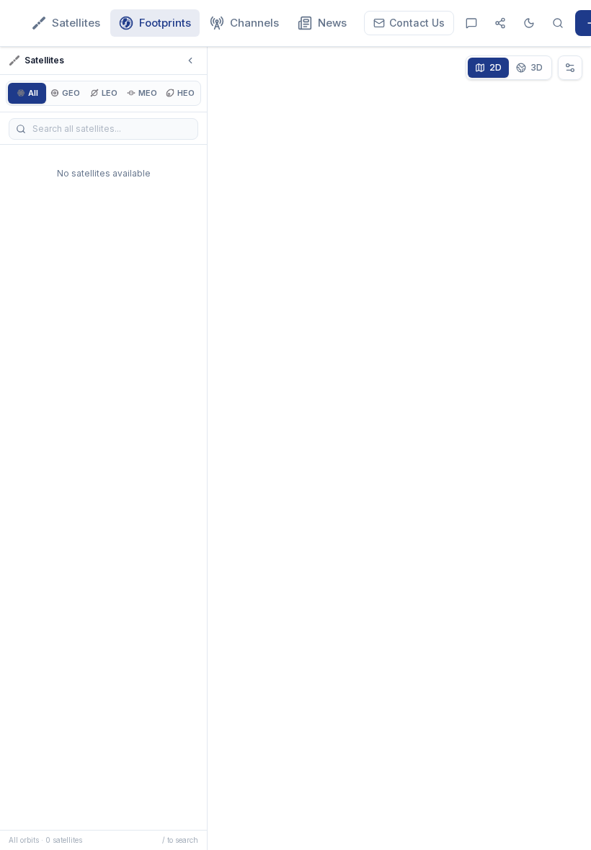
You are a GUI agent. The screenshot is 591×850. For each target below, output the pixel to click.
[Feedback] (471, 23)
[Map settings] (570, 67)
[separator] (209, 448)
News (332, 23)
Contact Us (417, 23)
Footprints (165, 23)
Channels (254, 23)
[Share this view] (500, 23)
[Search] (557, 23)
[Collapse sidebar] (190, 60)
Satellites (76, 23)
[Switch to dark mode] (529, 23)
